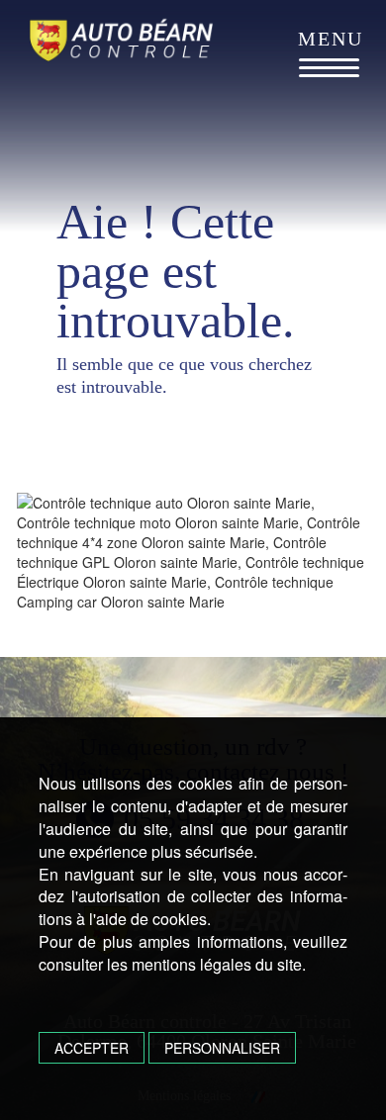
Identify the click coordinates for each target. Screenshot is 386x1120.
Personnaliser (222, 1048)
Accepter (91, 1048)
